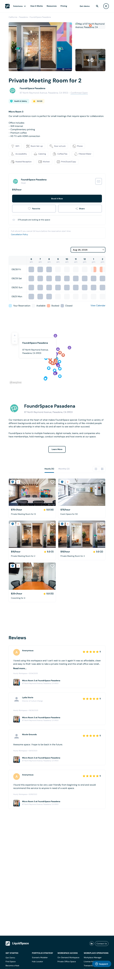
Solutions (18, 6)
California (13, 17)
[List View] (96, 469)
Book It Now (57, 198)
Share (82, 208)
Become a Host (12, 965)
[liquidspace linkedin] (91, 943)
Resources (52, 6)
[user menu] (106, 6)
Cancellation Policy (19, 234)
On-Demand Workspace (68, 957)
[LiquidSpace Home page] (7, 6)
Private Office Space (66, 961)
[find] (97, 6)
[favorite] (34, 208)
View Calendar (98, 305)
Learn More (57, 449)
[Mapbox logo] (15, 382)
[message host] (98, 181)
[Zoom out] (15, 341)
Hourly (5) (49, 469)
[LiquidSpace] (17, 943)
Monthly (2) (64, 469)
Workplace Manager (92, 957)
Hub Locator (37, 961)
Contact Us (101, 943)
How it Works (36, 6)
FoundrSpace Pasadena (40, 17)
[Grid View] (102, 469)
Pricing (63, 6)
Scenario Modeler (40, 957)
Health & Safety (20, 101)
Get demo (85, 6)
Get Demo (10, 957)
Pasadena (23, 17)
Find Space (11, 961)
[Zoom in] (15, 335)
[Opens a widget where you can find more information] (101, 964)
